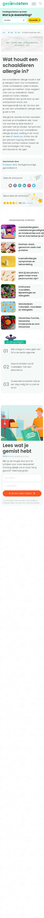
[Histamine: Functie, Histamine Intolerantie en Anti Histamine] (8, 322)
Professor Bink (10, 164)
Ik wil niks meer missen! (20, 493)
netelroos (18, 136)
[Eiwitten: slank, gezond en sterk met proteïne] (8, 247)
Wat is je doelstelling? (17, 15)
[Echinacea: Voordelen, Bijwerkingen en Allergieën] (8, 291)
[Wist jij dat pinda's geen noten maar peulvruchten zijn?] (8, 275)
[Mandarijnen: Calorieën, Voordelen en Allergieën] (8, 306)
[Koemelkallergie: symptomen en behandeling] (8, 261)
